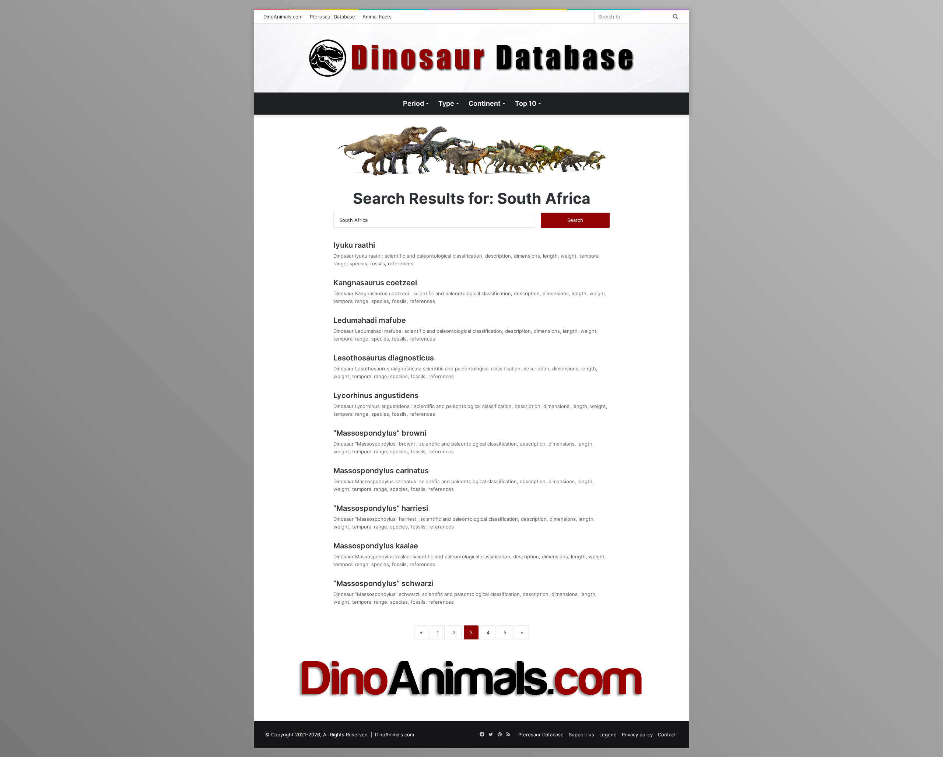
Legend (608, 734)
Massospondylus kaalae (375, 545)
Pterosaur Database (332, 17)
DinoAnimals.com (282, 17)
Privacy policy (637, 734)
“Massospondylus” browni (380, 433)
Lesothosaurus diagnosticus (383, 357)
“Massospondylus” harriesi (381, 508)
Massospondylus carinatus (381, 470)
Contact (667, 734)
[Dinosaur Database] (472, 58)
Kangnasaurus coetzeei (376, 282)
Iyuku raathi (354, 245)
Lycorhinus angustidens (376, 395)
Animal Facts (377, 17)
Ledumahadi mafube (369, 320)
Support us (581, 734)
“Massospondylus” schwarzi (383, 583)
